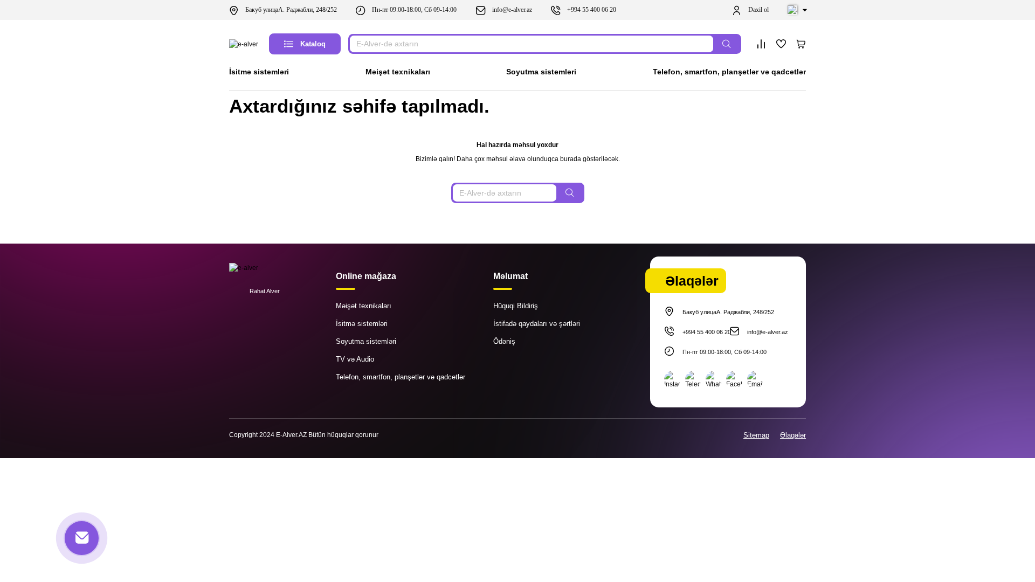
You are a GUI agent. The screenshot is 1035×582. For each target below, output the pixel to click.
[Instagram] (672, 380)
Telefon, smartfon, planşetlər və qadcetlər (729, 71)
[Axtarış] (726, 44)
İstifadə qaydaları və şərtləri (536, 324)
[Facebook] (734, 380)
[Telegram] (693, 380)
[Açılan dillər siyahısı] (796, 10)
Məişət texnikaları (397, 71)
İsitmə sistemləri (259, 71)
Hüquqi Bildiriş (515, 306)
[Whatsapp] (714, 380)
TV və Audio (355, 359)
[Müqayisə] (760, 44)
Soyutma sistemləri (541, 71)
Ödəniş (504, 341)
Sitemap (756, 435)
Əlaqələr (793, 435)
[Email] (755, 380)
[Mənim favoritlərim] (781, 44)
